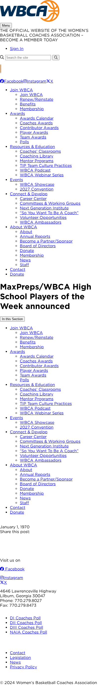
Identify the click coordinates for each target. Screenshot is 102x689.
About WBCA (23, 227)
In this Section (12, 319)
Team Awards (33, 137)
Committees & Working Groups (50, 203)
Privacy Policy (23, 667)
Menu (6, 25)
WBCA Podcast (35, 170)
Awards (17, 113)
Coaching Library (36, 156)
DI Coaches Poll (25, 618)
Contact (17, 269)
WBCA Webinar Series (42, 175)
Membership (32, 108)
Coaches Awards (36, 123)
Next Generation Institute (44, 208)
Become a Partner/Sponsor (46, 241)
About (26, 231)
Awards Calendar (36, 118)
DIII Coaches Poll (26, 627)
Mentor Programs (36, 160)
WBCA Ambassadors (40, 222)
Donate (27, 250)
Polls (24, 142)
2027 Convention (36, 189)
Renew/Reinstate (36, 99)
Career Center (33, 198)
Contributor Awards (39, 127)
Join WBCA (21, 90)
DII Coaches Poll (26, 622)
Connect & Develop (29, 194)
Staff (24, 264)
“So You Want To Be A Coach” (49, 212)
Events (16, 179)
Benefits (28, 104)
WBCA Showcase (37, 184)
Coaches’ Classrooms (40, 151)
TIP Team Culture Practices (46, 165)
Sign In (17, 48)
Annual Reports (35, 236)
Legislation (20, 657)
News (25, 260)
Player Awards (34, 132)
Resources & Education (32, 146)
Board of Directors (38, 246)
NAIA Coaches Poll (28, 632)
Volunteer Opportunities (43, 217)
